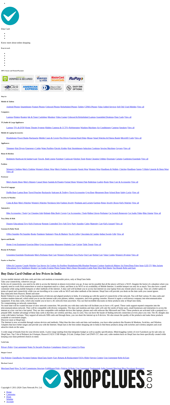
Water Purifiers (47, 148)
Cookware (68, 159)
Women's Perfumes (65, 255)
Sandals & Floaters (56, 182)
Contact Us (75, 347)
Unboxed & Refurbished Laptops (82, 117)
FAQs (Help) (84, 358)
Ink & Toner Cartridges (37, 117)
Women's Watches (39, 203)
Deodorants (29, 255)
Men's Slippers (29, 182)
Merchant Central (7, 363)
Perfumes (104, 213)
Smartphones (26, 107)
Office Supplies (12, 234)
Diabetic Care (70, 244)
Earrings (97, 203)
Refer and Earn (129, 268)
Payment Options (30, 358)
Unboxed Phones (52, 107)
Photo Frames (60, 268)
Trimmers (10, 148)
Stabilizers (26, 268)
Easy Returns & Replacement (65, 358)
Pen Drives (64, 138)
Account (10, 401)
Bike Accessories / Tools (16, 213)
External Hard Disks (77, 138)
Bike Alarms (148, 213)
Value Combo (109, 255)
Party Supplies (78, 224)
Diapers (9, 224)
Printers (17, 117)
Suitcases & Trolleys (60, 192)
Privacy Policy (7, 347)
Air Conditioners (104, 127)
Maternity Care (96, 224)
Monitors (51, 117)
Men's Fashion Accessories (66, 169)
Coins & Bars (12, 203)
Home (9, 392)
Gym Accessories (47, 244)
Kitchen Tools (79, 159)
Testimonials (95, 368)
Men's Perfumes (41, 255)
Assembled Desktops (105, 117)
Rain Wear (97, 268)
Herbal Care (98, 255)
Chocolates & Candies (89, 234)
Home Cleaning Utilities (96, 159)
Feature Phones (38, 107)
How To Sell (20, 368)
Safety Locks (125, 192)
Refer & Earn (123, 358)
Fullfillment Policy (53, 368)
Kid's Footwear (35, 224)
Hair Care (52, 255)
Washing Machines (88, 127)
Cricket (79, 244)
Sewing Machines (107, 148)
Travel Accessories (77, 192)
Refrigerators (74, 127)
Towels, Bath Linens (46, 159)
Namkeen (41, 234)
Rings (103, 203)
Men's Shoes (71, 268)
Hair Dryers (20, 148)
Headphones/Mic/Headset (78, 265)
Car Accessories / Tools (77, 213)
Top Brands (117, 268)
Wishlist (9, 399)
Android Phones (13, 107)
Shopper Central (6, 352)
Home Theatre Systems (35, 127)
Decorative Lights (85, 268)
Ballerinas (92, 182)
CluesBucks (17, 358)
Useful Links (5, 342)
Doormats (111, 159)
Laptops (9, 117)
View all (140, 107)
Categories (10, 394)
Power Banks (23, 138)
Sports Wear (83, 169)
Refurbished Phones (68, 107)
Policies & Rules (68, 368)
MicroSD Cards (127, 138)
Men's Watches (24, 203)
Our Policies (6, 358)
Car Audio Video (135, 213)
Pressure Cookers (97, 265)
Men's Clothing (28, 169)
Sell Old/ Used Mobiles (127, 107)
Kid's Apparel (109, 224)
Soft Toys (67, 224)
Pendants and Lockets (84, 203)
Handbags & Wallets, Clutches (114, 169)
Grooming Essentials (15, 255)
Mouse (90, 138)
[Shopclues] (10, 24)
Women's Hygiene (123, 255)
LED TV (148, 265)
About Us (66, 347)
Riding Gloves (93, 213)
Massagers (59, 244)
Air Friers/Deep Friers (129, 265)
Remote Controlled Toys (52, 224)
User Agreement (110, 358)
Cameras (115, 127)
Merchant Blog (119, 368)
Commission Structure (35, 368)
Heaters (34, 268)
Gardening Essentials (132, 159)
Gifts (114, 234)
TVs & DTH (19, 127)
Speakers (123, 127)
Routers (24, 117)
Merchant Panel (7, 368)
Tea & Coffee (74, 234)
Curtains (118, 159)
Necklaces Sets (53, 203)
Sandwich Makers (112, 265)
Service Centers (96, 358)
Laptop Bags (22, 192)
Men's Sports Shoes (14, 182)
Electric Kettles (60, 148)
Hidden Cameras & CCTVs (57, 127)
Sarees (139, 169)
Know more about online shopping (15, 43)
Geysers (119, 148)
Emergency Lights (33, 148)
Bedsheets (10, 159)
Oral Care (88, 255)
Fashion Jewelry (67, 203)
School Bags (114, 192)
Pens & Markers (61, 234)
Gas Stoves (41, 265)
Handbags (131, 169)
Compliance (56, 347)
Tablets (81, 107)
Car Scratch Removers (118, 213)
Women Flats (82, 182)
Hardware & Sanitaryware (26, 159)
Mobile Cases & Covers (49, 138)
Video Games (61, 117)
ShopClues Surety (45, 358)
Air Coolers (51, 265)
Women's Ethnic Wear (45, 169)
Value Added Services (107, 107)
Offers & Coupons (14, 265)
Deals (8, 397)
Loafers (100, 182)
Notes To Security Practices (39, 347)
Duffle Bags (11, 192)
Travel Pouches (34, 192)
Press (82, 347)
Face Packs (78, 255)
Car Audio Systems (46, 268)
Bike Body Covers (59, 213)
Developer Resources (135, 368)
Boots (106, 182)
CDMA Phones (90, 107)
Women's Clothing (14, 169)
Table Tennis (88, 244)
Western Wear (95, 169)
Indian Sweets (106, 234)
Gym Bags (89, 192)
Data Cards (119, 117)
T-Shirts (145, 169)
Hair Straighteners (75, 148)
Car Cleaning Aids (35, 213)
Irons (141, 265)
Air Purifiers (62, 265)
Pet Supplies (25, 234)
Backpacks (33, 138)
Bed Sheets (107, 268)
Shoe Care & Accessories (120, 182)
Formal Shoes (70, 182)
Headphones (11, 138)
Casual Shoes (42, 182)
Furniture (60, 159)
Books (33, 234)
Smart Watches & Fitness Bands (106, 138)
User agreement (20, 347)
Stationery (49, 234)
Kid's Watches (125, 203)
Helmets (47, 213)
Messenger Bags (102, 192)
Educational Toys (20, 224)
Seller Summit (107, 368)
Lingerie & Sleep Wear (159, 169)
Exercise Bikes (33, 244)
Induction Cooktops (91, 148)
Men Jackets (157, 265)
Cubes (87, 224)
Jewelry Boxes (113, 203)
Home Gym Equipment (16, 244)
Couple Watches (29, 265)
